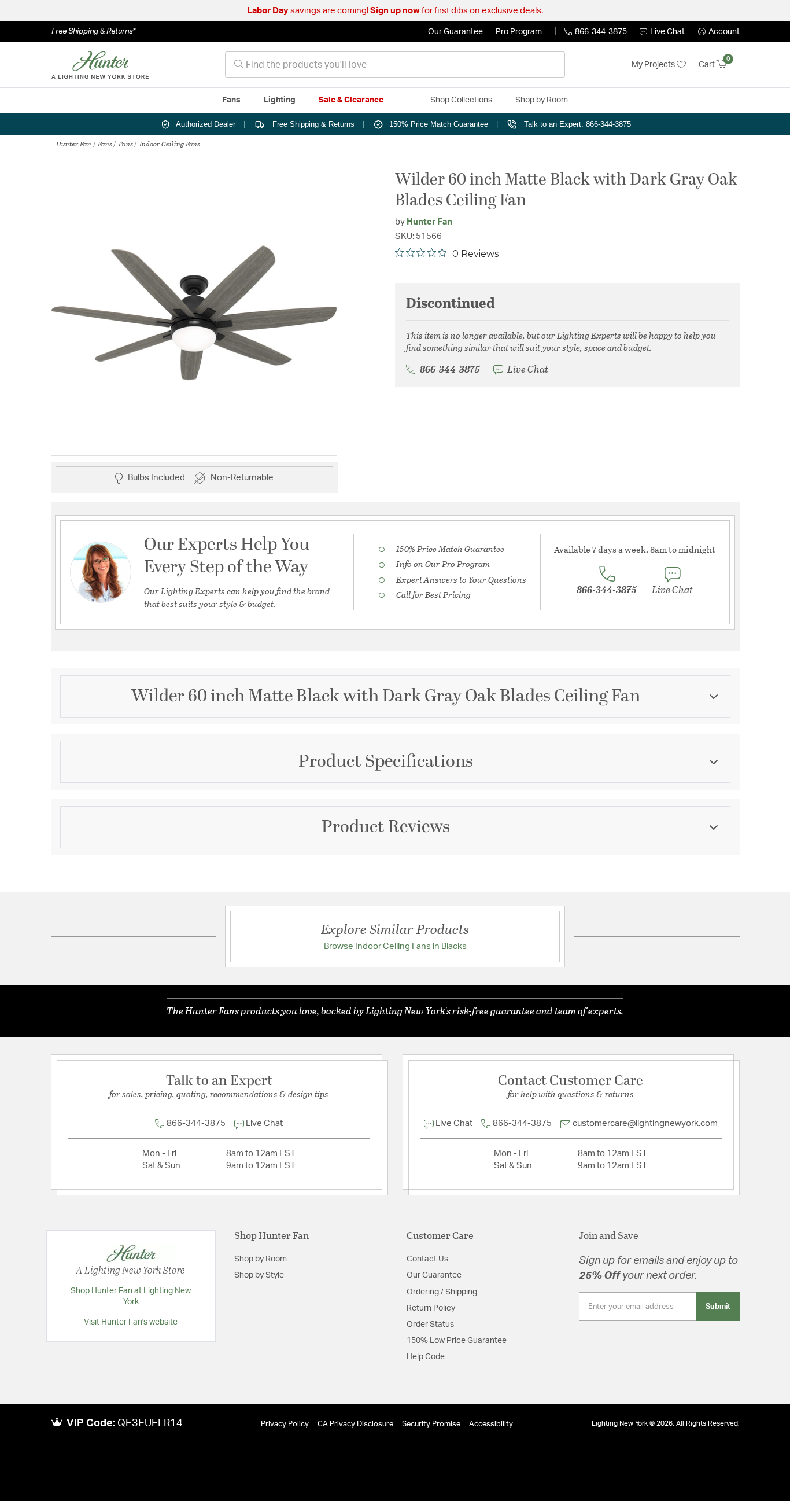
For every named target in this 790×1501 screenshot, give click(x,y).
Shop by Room (260, 1259)
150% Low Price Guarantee (457, 1341)
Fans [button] (231, 100)
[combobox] (395, 64)
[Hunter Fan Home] (100, 64)
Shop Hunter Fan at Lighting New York (131, 1297)
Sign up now (395, 10)
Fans (105, 143)
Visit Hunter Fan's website (131, 1322)
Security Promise (431, 1424)
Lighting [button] (280, 100)
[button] (719, 32)
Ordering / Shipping (442, 1292)
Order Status (430, 1324)
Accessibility (491, 1424)
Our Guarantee (455, 32)
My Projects (654, 65)
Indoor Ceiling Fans (169, 143)
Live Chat (667, 32)
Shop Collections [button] (461, 100)
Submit (718, 1307)
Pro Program (519, 32)
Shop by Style (259, 1275)
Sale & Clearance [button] (351, 100)
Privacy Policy (285, 1424)
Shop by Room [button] (541, 100)
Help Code (426, 1357)
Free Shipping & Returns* (93, 31)
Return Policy (431, 1308)
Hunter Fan (73, 143)
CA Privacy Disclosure (355, 1424)
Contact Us (427, 1259)
